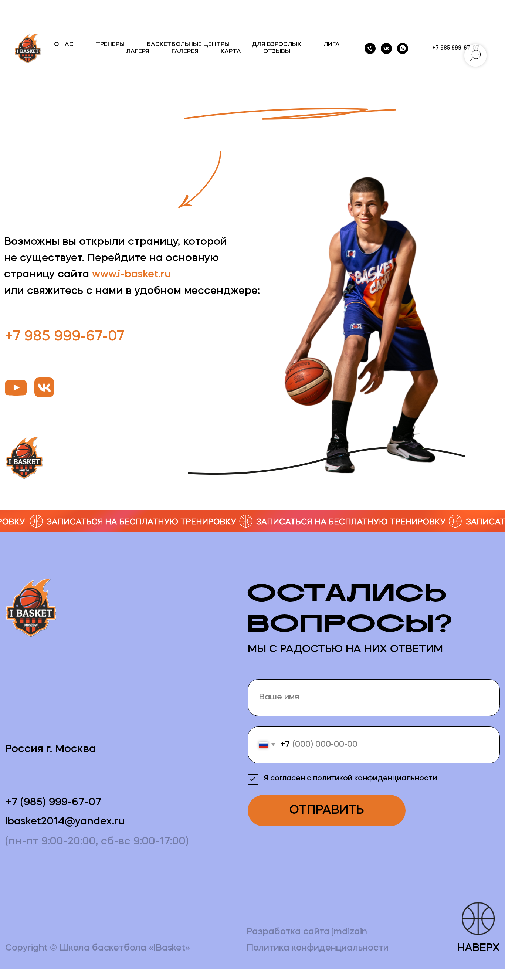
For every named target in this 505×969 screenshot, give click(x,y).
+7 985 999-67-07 (64, 337)
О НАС (64, 45)
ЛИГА (331, 45)
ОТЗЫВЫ (276, 52)
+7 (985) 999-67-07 (53, 802)
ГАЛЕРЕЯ (185, 52)
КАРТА (231, 52)
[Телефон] (370, 48)
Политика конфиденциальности (318, 948)
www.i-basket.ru (131, 275)
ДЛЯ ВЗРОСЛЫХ (276, 45)
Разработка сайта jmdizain (307, 932)
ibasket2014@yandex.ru (65, 822)
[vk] (386, 48)
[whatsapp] (402, 48)
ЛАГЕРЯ (137, 52)
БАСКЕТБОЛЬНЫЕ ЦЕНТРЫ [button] (188, 45)
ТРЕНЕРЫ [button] (110, 45)
